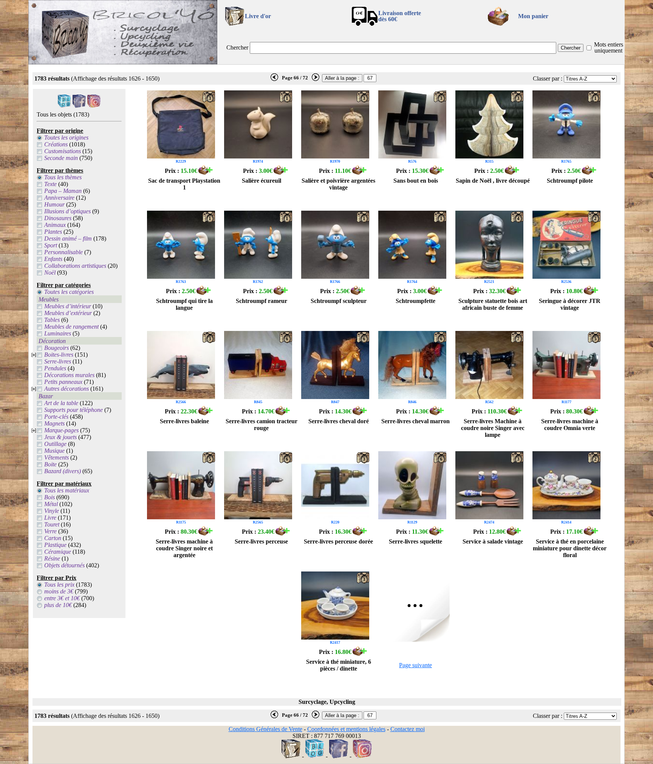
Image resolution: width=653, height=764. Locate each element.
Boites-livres (58, 354)
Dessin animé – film (68, 238)
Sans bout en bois (415, 180)
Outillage (55, 444)
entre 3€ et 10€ (62, 598)
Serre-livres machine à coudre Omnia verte (569, 424)
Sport (50, 245)
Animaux (55, 225)
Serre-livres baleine (184, 421)
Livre (50, 517)
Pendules (55, 368)
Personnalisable (63, 252)
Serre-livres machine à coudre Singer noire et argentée (184, 548)
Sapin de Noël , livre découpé (493, 180)
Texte (50, 184)
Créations (56, 144)
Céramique (57, 551)
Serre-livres (57, 361)
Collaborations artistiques (75, 265)
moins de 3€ (58, 591)
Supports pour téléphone (73, 410)
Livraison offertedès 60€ (399, 16)
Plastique (55, 545)
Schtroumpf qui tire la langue (184, 304)
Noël (50, 272)
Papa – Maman (63, 191)
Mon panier (533, 16)
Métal (51, 504)
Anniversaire (59, 197)
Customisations (62, 151)
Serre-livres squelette (415, 541)
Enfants (53, 259)
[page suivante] (315, 79)
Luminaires (57, 333)
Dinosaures (57, 218)
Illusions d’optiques (67, 211)
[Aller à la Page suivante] (416, 640)
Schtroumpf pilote (570, 180)
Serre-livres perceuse (261, 541)
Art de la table (61, 403)
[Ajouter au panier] (205, 172)
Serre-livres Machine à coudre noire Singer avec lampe (493, 428)
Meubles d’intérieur (67, 306)
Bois (49, 497)
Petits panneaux (63, 382)
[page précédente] (274, 79)
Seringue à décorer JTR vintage (569, 304)
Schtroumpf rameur (261, 301)
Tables (52, 320)
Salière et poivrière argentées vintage (338, 184)
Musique (54, 450)
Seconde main (61, 158)
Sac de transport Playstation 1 (184, 184)
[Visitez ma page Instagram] (94, 105)
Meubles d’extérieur (68, 313)
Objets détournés (64, 565)
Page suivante (415, 665)
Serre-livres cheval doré (338, 421)
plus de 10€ (58, 605)
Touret (51, 524)
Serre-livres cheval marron (415, 421)
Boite (50, 464)
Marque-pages (61, 430)
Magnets (54, 423)
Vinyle (51, 511)
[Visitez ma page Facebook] (79, 105)
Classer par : (547, 78)
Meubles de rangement (71, 326)
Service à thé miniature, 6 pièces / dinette (338, 665)
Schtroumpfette (415, 301)
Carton (52, 538)
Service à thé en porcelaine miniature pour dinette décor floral (570, 548)
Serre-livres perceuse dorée (338, 541)
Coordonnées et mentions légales (346, 729)
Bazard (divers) (62, 471)
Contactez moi (407, 729)
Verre (50, 531)
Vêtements (56, 457)
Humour (54, 204)
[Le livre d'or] (291, 756)
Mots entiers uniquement (608, 47)
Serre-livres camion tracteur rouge (261, 424)
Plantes (53, 231)
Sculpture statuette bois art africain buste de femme (492, 304)
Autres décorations (66, 388)
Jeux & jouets (60, 437)
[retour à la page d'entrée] (122, 62)
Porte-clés (56, 416)
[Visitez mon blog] (64, 105)
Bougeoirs (56, 348)
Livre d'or (258, 16)
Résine (52, 558)
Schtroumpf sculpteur (339, 301)
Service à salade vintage (493, 541)
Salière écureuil (261, 180)
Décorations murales (69, 375)
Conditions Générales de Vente (265, 729)
